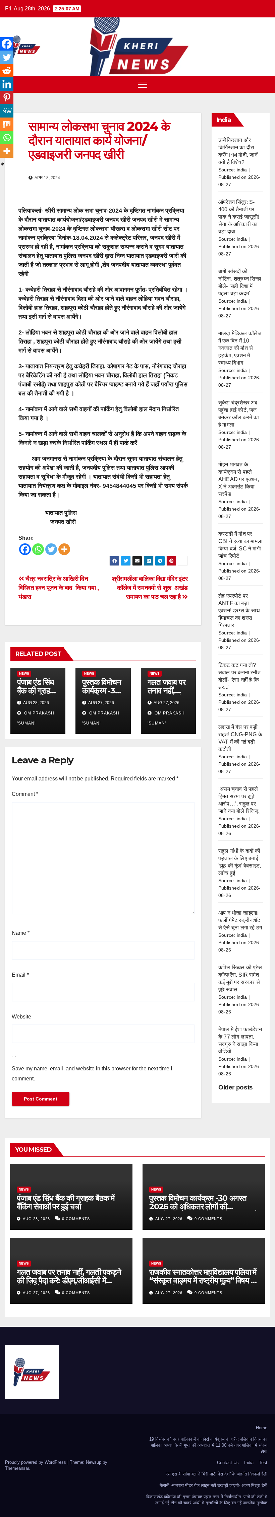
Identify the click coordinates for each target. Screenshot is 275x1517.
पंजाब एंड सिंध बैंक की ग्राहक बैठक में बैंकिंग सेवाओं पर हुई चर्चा (65, 1202)
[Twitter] (51, 549)
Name (21, 933)
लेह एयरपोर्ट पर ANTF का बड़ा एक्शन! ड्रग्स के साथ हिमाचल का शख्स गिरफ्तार (239, 610)
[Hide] (2, 164)
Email (20, 975)
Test (263, 1462)
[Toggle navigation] (142, 84)
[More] (64, 549)
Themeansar (17, 1468)
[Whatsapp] (38, 549)
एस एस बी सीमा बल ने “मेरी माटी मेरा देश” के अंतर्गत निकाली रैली (216, 1473)
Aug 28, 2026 (36, 1219)
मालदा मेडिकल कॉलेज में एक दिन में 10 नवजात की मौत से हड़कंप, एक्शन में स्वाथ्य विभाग (239, 348)
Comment (25, 794)
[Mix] (6, 124)
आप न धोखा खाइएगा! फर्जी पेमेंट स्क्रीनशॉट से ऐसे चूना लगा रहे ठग (240, 920)
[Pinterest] (6, 97)
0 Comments (76, 1219)
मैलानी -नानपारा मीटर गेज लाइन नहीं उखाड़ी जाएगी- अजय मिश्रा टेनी (213, 1485)
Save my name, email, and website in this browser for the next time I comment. (92, 1073)
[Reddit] (6, 70)
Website (21, 1016)
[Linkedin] (6, 84)
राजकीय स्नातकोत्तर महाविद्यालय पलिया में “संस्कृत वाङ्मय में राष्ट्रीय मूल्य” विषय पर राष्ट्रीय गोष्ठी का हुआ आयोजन (203, 1280)
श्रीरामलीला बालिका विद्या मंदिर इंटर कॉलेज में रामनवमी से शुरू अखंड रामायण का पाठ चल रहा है (150, 587)
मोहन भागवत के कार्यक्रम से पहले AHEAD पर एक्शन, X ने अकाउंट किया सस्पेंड (238, 479)
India (249, 1462)
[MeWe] (6, 111)
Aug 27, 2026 (168, 1219)
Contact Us (228, 1462)
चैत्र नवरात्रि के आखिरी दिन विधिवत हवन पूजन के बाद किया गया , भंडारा (58, 587)
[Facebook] (25, 549)
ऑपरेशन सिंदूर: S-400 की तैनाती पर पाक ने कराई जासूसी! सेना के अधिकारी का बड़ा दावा (239, 216)
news (24, 673)
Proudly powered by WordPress (36, 1462)
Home (261, 1427)
